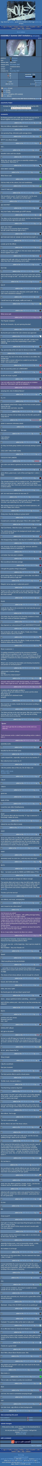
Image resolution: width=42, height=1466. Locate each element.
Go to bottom (21, 32)
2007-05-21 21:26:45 (27, 186)
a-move (37, 803)
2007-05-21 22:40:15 (26, 411)
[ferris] (40, 764)
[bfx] (40, 394)
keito (37, 597)
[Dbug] (40, 1212)
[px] (40, 896)
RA (38, 783)
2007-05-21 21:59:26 (29, 288)
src (38, 834)
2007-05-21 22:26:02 (27, 365)
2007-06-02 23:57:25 (25, 1206)
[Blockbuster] (40, 281)
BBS (18, 28)
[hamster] (40, 1349)
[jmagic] (40, 208)
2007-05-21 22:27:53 (29, 379)
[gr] (40, 427)
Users (27, 26)
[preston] (40, 1404)
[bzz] (40, 143)
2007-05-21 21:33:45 (28, 223)
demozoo (38, 82)
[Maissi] (40, 1332)
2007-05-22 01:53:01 (29, 517)
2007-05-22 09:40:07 (28, 597)
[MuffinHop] (40, 754)
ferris (37, 764)
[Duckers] (40, 1141)
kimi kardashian (34, 1410)
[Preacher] (40, 303)
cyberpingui (36, 1277)
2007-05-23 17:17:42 (28, 935)
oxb (38, 1231)
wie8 (38, 234)
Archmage (36, 1260)
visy (38, 310)
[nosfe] (40, 747)
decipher (36, 264)
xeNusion (36, 678)
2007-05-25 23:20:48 (28, 1084)
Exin (38, 215)
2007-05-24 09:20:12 (28, 978)
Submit (27, 28)
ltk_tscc (37, 1132)
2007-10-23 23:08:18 (25, 1356)
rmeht (37, 1240)
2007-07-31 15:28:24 (27, 1332)
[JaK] (40, 1024)
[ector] (40, 1084)
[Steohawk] (40, 1293)
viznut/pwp (36, 172)
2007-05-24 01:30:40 (28, 964)
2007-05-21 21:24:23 (25, 172)
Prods (10, 26)
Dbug (37, 1212)
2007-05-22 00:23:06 (27, 490)
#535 (37, 1219)
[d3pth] (40, 1383)
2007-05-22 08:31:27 (28, 558)
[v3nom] (40, 365)
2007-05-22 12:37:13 (26, 700)
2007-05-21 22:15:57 (28, 329)
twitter (16, 110)
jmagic (37, 208)
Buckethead (35, 810)
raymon (5, 94)
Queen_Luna (35, 1376)
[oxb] (40, 1231)
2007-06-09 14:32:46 (26, 1272)
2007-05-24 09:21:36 (28, 985)
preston (37, 1404)
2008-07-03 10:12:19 (28, 1383)
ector (37, 1084)
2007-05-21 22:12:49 (26, 303)
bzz (38, 143)
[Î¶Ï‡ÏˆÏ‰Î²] (40, 336)
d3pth (37, 1383)
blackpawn (36, 1206)
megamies (36, 1252)
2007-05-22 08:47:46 (28, 572)
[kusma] (40, 469)
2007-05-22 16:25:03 (28, 764)
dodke (37, 558)
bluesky (30, 110)
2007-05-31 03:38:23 (26, 1180)
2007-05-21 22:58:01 (23, 420)
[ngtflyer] (40, 536)
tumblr (26, 110)
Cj (38, 565)
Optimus (36, 346)
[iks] (40, 1313)
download (38, 80)
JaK (38, 1024)
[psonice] (40, 719)
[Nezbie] (40, 1077)
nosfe (37, 747)
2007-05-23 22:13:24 (27, 958)
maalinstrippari (35, 201)
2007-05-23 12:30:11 (28, 868)
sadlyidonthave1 (34, 1370)
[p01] (40, 875)
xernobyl (36, 524)
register (39, 1445)
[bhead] (40, 572)
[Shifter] (40, 668)
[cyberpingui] (40, 1277)
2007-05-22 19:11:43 (24, 820)
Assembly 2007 (14, 71)
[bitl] (40, 1117)
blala (38, 1397)
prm (38, 1047)
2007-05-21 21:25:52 (29, 179)
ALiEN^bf (36, 1180)
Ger (38, 1175)
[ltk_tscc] (40, 1132)
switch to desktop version (21, 1457)
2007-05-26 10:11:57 (26, 1091)
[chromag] (40, 995)
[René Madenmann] (40, 353)
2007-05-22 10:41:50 (28, 637)
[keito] (40, 597)
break (37, 621)
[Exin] (40, 215)
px (38, 896)
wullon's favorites (5, 1420)
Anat (38, 1361)
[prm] (40, 1047)
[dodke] (40, 558)
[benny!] (40, 165)
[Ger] (40, 1175)
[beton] (40, 855)
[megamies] (40, 1252)
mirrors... (38, 85)
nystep (37, 1014)
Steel (37, 587)
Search (13, 28)
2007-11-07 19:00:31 (28, 1361)
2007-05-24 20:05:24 (28, 1035)
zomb (37, 478)
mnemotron (36, 1356)
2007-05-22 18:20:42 (29, 776)
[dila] (40, 1318)
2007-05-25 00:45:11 (30, 1060)
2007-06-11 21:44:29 (25, 1293)
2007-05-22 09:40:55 (28, 604)
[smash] (40, 613)
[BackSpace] (40, 820)
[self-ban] (36, 1127)
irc (37, 1460)
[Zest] (40, 1035)
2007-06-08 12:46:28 (25, 1252)
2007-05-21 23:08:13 (26, 433)
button (37, 1053)
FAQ (22, 28)
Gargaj (37, 240)
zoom (37, 223)
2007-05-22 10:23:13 (27, 613)
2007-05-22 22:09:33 (29, 834)
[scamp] (40, 490)
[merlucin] (40, 1342)
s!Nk (38, 1199)
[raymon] (2, 94)
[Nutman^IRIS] (40, 1165)
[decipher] (40, 264)
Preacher (36, 303)
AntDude (36, 1101)
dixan (5, 96)
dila (38, 1318)
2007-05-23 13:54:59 (29, 875)
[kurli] (2, 92)
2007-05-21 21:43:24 (26, 271)
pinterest (21, 110)
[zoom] (40, 223)
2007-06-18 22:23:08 (29, 1313)
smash (37, 613)
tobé (38, 709)
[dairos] (40, 543)
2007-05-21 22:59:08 (30, 427)
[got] (40, 442)
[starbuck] (40, 150)
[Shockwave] (40, 510)
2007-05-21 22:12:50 (29, 310)
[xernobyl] (40, 524)
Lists (38, 26)
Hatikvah (36, 461)
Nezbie (37, 1077)
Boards (32, 26)
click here (23, 1432)
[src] (40, 834)
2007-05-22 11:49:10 (27, 687)
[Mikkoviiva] (40, 1390)
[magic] (40, 329)
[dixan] (2, 96)
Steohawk (36, 1293)
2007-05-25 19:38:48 (27, 1077)
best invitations (4, 1417)
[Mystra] (40, 958)
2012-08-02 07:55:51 (22, 1410)
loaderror (36, 193)
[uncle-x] (2, 88)
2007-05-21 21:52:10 (24, 281)
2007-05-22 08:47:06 (30, 565)
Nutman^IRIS (35, 1165)
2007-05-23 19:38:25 (25, 951)
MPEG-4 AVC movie (7, 771)
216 (4, 90)
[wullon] (40, 964)
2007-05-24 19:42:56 (29, 1024)
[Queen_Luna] (40, 1376)
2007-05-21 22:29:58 (28, 387)
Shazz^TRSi (35, 1188)
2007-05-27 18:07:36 (29, 1117)
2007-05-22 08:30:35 (28, 551)
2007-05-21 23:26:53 (29, 454)
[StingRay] (40, 1272)
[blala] (40, 1397)
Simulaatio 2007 (15, 64)
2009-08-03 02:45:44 (28, 1397)
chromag (36, 995)
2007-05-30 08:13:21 (23, 1165)
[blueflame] (40, 433)
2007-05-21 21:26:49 (26, 193)
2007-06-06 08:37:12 (28, 1219)
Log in (4, 26)
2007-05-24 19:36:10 (27, 1014)
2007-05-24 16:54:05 (26, 1007)
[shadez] (40, 136)
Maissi (37, 1332)
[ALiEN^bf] (40, 1180)
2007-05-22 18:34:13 (27, 797)
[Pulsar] (40, 157)
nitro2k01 (36, 271)
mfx (34, 36)
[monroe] (40, 1158)
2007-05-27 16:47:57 (28, 1110)
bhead (37, 572)
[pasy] (40, 247)
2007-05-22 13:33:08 (27, 719)
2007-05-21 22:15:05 (28, 317)
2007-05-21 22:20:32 (26, 336)
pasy (37, 247)
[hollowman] (40, 580)
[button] (40, 1053)
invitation (13, 60)
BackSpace (36, 820)
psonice (37, 719)
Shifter (37, 668)
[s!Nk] (40, 1199)
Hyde (37, 978)
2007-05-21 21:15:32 (28, 129)
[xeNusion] (40, 678)
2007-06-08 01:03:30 (28, 1240)
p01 (38, 875)
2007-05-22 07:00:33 (28, 543)
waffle (37, 297)
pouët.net (3, 1459)
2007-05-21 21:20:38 (29, 143)
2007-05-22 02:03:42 (26, 524)
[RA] (40, 783)
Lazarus (37, 1284)
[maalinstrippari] (40, 201)
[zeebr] (40, 861)
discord (32, 1460)
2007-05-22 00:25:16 (23, 497)
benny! (37, 165)
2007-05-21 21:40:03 (27, 256)
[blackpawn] (40, 1206)
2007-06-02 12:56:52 (24, 1188)
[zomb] (40, 478)
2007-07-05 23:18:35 (28, 1325)
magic (37, 329)
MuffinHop (36, 754)
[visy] (40, 310)
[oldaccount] (40, 909)
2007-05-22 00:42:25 (24, 510)
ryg (38, 454)
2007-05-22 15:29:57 (28, 747)
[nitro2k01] (40, 271)
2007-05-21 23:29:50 (26, 461)
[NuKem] (40, 256)
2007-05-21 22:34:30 (29, 401)
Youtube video (5, 773)
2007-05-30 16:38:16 (29, 1175)
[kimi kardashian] (40, 1410)
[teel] (40, 179)
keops (37, 1110)
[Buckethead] (40, 810)
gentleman (36, 951)
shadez (37, 136)
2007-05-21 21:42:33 (26, 264)
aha (38, 401)
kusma (11, 22)
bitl (38, 1117)
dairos (37, 543)
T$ (38, 1060)
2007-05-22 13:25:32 (29, 709)
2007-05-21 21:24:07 (27, 165)
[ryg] (40, 454)
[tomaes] (40, 186)
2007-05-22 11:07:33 (27, 668)
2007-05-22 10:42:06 (28, 645)
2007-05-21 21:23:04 (27, 157)
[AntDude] (40, 1101)
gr (38, 427)
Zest (38, 1035)
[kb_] (40, 517)
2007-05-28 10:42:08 (27, 1158)
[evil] (40, 776)
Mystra (37, 958)
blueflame (36, 433)
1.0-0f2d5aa (10, 1459)
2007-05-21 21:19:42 (27, 136)
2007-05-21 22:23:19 (21, 353)
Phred (37, 1325)
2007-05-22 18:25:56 (29, 783)
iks (38, 1313)
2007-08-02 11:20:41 (26, 1342)
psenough (36, 411)
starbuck (36, 150)
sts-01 (4, 889)
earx (38, 288)
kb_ (38, 517)
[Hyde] (40, 978)
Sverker (37, 1070)
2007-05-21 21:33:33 (28, 215)
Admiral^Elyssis (34, 848)
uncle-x (5, 88)
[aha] (40, 401)
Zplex (37, 129)
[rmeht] (40, 1240)
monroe (37, 1158)
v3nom (37, 365)
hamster (37, 1349)
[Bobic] (40, 637)
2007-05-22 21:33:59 (23, 827)
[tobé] (40, 709)
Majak (37, 1301)
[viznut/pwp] (40, 172)
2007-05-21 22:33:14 (29, 394)
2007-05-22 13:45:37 (29, 740)
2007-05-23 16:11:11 (30, 896)
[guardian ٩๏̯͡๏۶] (40, 827)
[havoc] (40, 628)
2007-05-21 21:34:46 (28, 234)
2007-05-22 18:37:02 (27, 803)
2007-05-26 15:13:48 (26, 1101)
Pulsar (37, 157)
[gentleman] (40, 951)
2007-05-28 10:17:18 (26, 1141)
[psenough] (40, 411)
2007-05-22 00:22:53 (28, 478)
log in (33, 1445)
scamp (37, 490)
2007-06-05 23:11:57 (28, 1212)
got (38, 442)
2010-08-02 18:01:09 (27, 1404)
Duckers (36, 1141)
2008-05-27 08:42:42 (24, 1376)
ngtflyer (37, 536)
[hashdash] (40, 1091)
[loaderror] (40, 193)
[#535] (40, 1219)
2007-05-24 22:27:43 (28, 1053)
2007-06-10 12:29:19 (27, 1284)
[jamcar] (40, 790)
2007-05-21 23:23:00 (29, 442)
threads (35, 110)
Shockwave (36, 510)
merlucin (36, 1342)
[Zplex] (40, 129)
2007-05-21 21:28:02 (23, 201)
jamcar (37, 790)
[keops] (40, 1110)
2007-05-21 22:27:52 (27, 372)
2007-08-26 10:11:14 (26, 1349)
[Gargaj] (40, 240)
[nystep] (40, 1014)
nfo (40, 38)
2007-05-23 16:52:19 (25, 909)
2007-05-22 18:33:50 (27, 790)
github (38, 1462)
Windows (13, 58)
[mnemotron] (40, 1356)
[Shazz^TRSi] (40, 1188)
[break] (40, 621)
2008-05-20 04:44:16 (22, 1370)
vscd (37, 868)
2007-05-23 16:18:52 (26, 903)
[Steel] (40, 587)
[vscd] (40, 868)
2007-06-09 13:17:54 (25, 1260)
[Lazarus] (40, 1284)
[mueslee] (40, 903)
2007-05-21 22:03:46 (28, 297)
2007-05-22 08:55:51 (25, 580)
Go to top (21, 1455)
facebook (11, 110)
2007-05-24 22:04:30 (29, 1047)
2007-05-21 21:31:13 (27, 208)
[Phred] (40, 1325)
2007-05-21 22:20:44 (26, 346)
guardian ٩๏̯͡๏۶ (35, 827)
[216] (2, 90)
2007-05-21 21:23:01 (26, 150)
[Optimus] (40, 346)
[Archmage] (40, 1260)
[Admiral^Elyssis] (40, 848)
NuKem (37, 256)
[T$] (40, 1060)
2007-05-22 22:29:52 (22, 848)
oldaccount (36, 909)
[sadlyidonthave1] (40, 1370)
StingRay (36, 1272)
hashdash (36, 1091)
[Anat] (40, 1361)
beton (37, 855)
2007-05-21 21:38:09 (28, 247)
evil (38, 776)
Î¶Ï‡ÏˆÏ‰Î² (36, 336)
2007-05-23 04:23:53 (28, 855)
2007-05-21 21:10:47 (28, 123)
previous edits (21, 1434)
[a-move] (40, 803)
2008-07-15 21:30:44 (25, 1390)
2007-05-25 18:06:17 (27, 1070)
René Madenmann (34, 353)
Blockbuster (35, 281)
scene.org (38, 22)
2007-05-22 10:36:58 (28, 621)
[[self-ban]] (40, 1127)
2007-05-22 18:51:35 (24, 810)
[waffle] (40, 297)
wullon (37, 964)
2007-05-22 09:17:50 (28, 587)
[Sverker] (40, 1070)
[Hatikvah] (40, 461)
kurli (4, 92)
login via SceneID (24, 1442)
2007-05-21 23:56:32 (27, 469)
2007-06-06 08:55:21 (29, 1231)
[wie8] (40, 234)
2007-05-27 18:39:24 (26, 1127)
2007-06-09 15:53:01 (25, 1277)
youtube (38, 84)
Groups (15, 26)
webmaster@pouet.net (28, 1462)
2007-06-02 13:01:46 (28, 1199)
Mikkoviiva (36, 1390)
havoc (37, 628)
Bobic (37, 637)
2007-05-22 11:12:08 (26, 678)
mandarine (25, 1459)
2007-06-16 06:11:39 (28, 1301)
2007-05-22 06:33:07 (27, 536)
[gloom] (41, 98)
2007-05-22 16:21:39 (25, 754)
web (37, 36)
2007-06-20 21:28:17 (29, 1318)
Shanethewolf (35, 420)
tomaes (37, 186)
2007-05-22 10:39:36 (28, 628)
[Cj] (40, 565)
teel (38, 179)
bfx (38, 394)
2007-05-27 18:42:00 (27, 1132)
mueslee (36, 903)
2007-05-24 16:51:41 (26, 995)
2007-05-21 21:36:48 (27, 240)
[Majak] (40, 1301)
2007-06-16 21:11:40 (28, 1308)
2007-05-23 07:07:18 (28, 861)
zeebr (37, 861)
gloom (38, 98)
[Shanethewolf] (40, 420)
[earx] (40, 288)
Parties (21, 26)
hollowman (36, 580)
